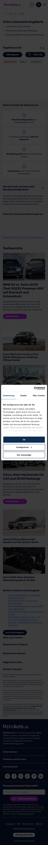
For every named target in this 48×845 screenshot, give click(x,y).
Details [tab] (23, 395)
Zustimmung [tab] (8, 395)
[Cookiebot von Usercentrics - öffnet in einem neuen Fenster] (34, 388)
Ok (24, 440)
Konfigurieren (22, 447)
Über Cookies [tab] (39, 395)
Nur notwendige (24, 455)
